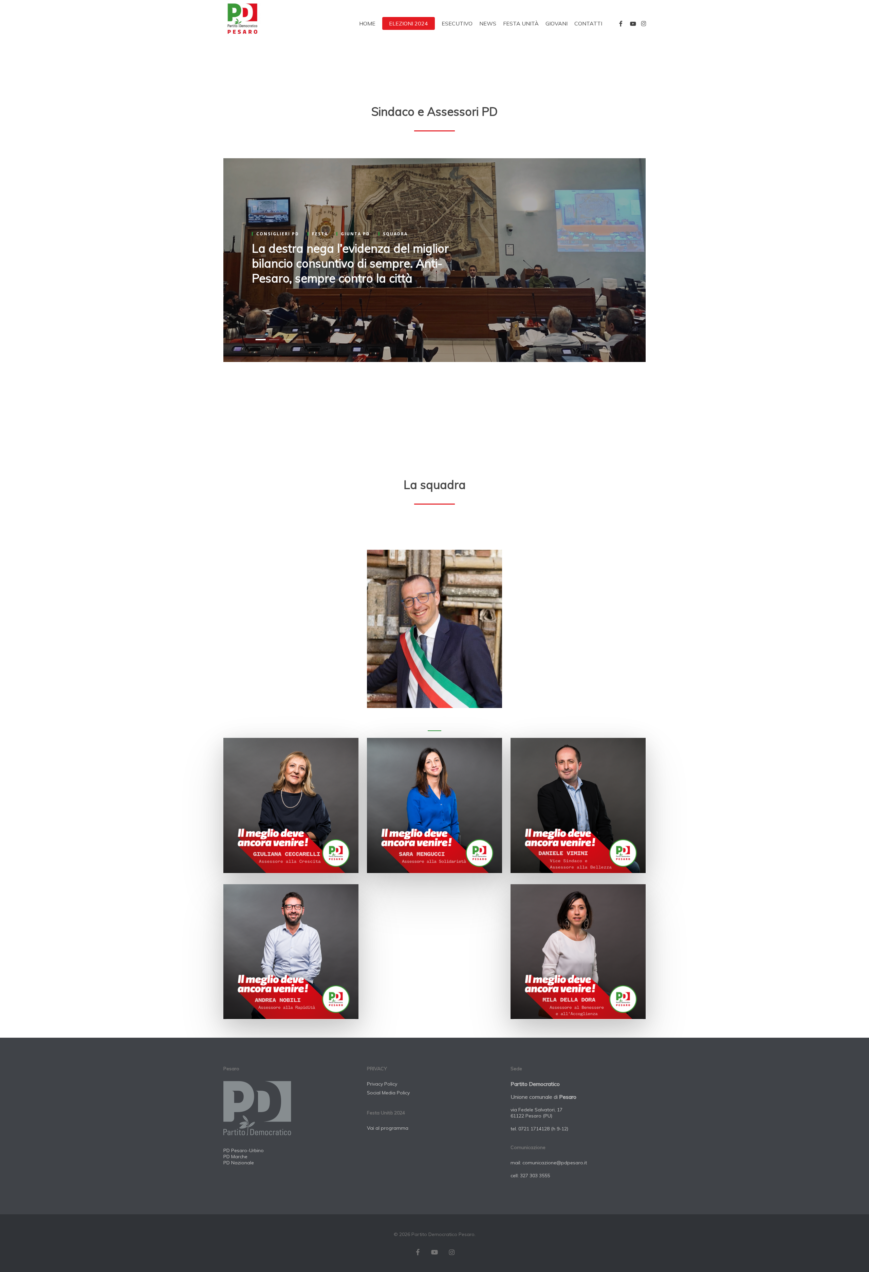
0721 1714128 (534, 1129)
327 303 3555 (535, 1176)
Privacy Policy (382, 1084)
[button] (434, 629)
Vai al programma (387, 1128)
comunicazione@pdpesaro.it (554, 1163)
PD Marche (235, 1156)
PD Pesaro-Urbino (243, 1150)
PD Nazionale (238, 1163)
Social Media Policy (388, 1093)
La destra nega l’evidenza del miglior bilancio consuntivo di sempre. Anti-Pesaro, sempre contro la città (350, 263)
